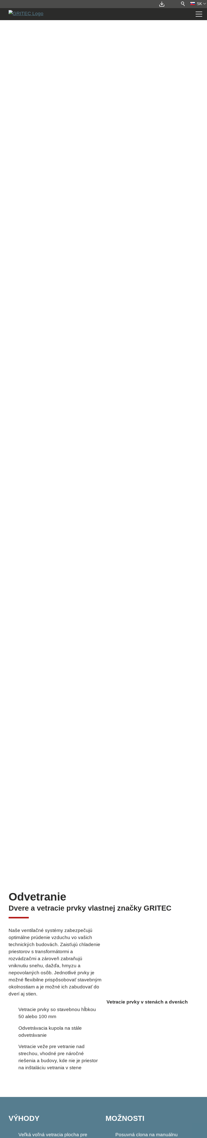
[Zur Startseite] (26, 14)
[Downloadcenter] (163, 4)
